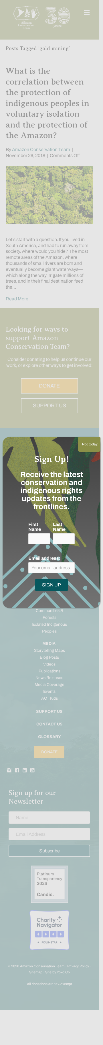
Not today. (89, 444)
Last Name (59, 527)
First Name (34, 527)
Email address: (44, 558)
